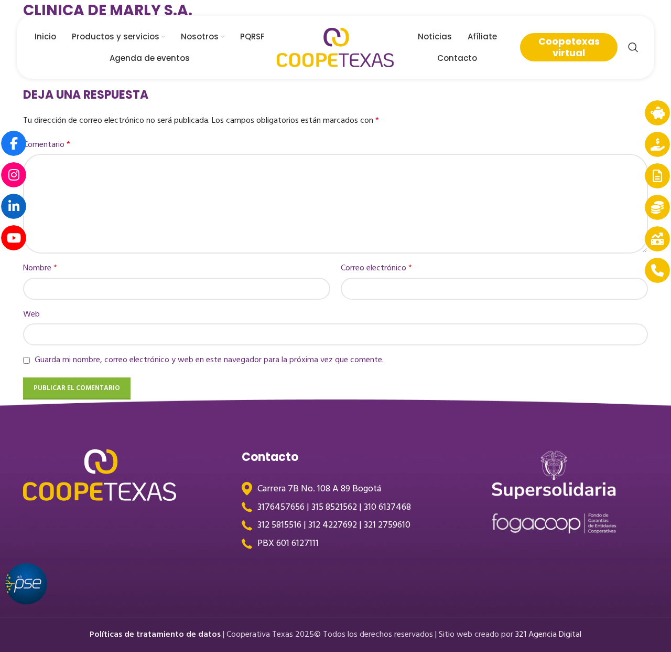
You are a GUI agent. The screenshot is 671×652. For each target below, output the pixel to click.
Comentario (46, 144)
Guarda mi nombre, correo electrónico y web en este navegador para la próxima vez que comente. (209, 359)
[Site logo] (335, 47)
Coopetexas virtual (569, 47)
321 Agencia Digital (548, 634)
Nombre (40, 268)
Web (31, 314)
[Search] (633, 47)
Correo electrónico (376, 268)
